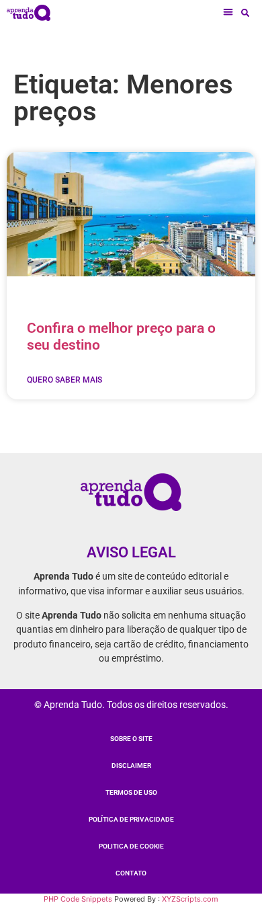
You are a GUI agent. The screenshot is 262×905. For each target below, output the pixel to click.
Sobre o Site (131, 738)
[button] (228, 12)
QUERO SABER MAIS (64, 380)
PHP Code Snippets (78, 899)
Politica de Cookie (131, 846)
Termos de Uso (131, 792)
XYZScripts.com (190, 899)
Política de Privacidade (131, 819)
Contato (131, 873)
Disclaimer (131, 765)
